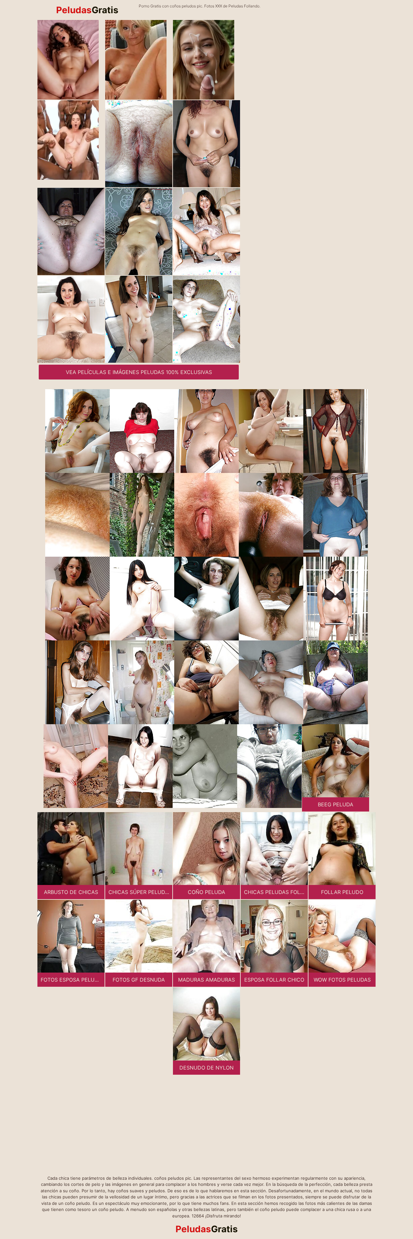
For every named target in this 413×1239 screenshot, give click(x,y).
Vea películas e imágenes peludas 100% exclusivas (139, 372)
